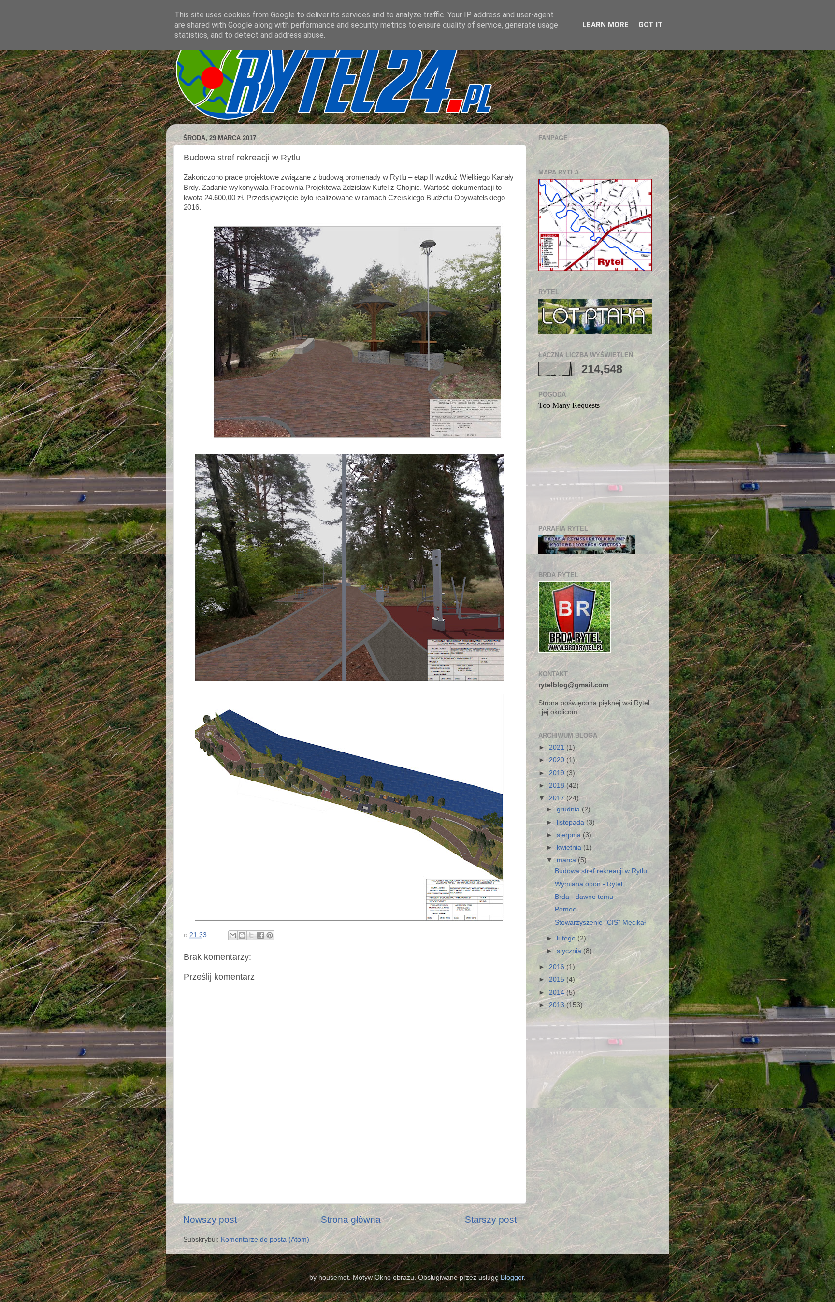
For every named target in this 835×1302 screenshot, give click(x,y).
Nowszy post (210, 1220)
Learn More (605, 24)
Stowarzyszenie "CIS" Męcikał (600, 922)
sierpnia (570, 835)
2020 (557, 760)
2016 (557, 966)
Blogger (512, 1277)
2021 (557, 747)
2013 (557, 1005)
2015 (557, 979)
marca (567, 860)
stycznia (570, 951)
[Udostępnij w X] (251, 935)
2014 (557, 992)
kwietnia (570, 847)
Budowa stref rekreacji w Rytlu (601, 871)
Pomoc (565, 909)
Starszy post (491, 1220)
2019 (557, 773)
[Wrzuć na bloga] (242, 935)
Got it (650, 24)
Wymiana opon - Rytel (588, 884)
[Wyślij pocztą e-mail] (233, 935)
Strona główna (351, 1220)
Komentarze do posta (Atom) (265, 1239)
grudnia (569, 809)
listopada (571, 822)
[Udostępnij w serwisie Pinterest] (269, 935)
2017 (557, 798)
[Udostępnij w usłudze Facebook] (260, 935)
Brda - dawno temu (584, 896)
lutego (567, 938)
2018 (557, 785)
